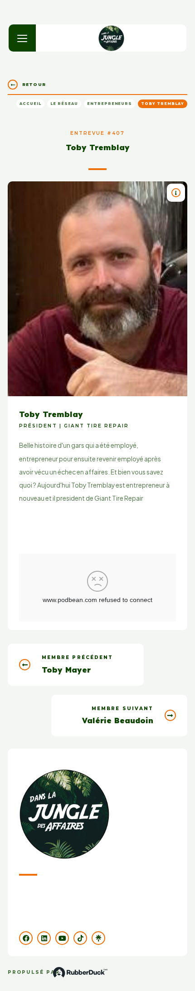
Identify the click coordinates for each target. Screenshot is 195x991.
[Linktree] (98, 938)
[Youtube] (62, 938)
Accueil (30, 103)
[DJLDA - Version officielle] (111, 38)
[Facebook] (26, 938)
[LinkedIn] (44, 938)
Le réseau (64, 103)
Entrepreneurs (109, 103)
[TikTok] (80, 938)
